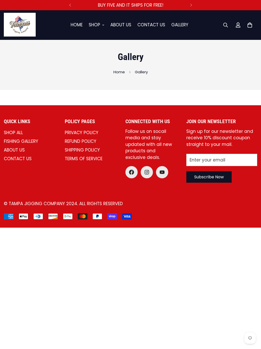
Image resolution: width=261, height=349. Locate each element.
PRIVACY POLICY (81, 133)
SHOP (94, 25)
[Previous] (70, 5)
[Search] (225, 25)
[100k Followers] (147, 172)
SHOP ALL (13, 133)
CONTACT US (151, 25)
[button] (250, 25)
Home (119, 72)
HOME (77, 25)
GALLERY (179, 25)
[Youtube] (162, 172)
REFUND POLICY (80, 141)
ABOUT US (120, 25)
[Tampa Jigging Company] (20, 25)
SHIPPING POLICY (82, 150)
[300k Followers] (131, 172)
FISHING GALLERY (21, 141)
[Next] (191, 5)
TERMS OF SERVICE (83, 159)
